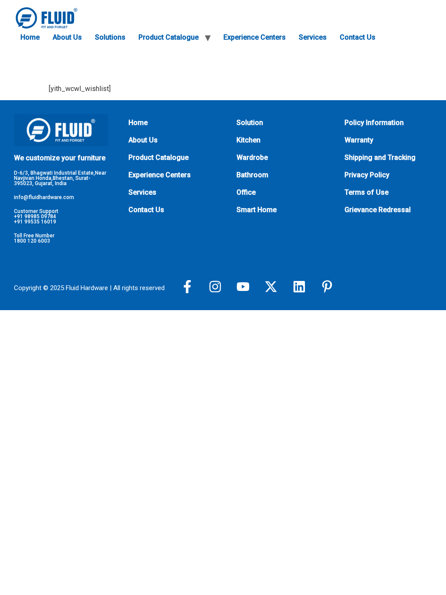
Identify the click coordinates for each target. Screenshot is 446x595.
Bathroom (252, 175)
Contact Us (357, 37)
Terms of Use (367, 192)
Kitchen (248, 140)
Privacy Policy (367, 175)
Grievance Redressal (378, 210)
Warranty (359, 140)
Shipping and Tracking (380, 157)
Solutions (110, 37)
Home (30, 37)
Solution (250, 122)
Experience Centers (254, 37)
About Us (67, 37)
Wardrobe (252, 157)
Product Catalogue (169, 37)
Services (313, 37)
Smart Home (257, 210)
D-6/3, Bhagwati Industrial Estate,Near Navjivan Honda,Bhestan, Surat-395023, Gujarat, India (60, 178)
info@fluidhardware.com (44, 197)
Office (246, 192)
